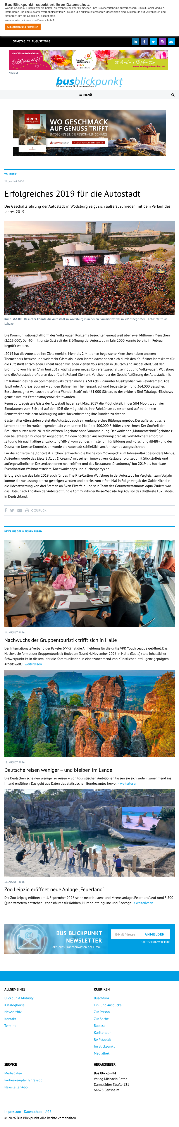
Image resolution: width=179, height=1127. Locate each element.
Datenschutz (33, 1111)
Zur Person (102, 1012)
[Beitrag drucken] (27, 510)
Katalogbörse (14, 1005)
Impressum (12, 1111)
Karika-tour (102, 1032)
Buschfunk (102, 998)
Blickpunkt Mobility (18, 998)
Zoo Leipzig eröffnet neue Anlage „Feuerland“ (54, 889)
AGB (48, 1111)
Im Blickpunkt (104, 1046)
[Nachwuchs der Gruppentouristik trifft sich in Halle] (89, 583)
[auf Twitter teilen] (12, 510)
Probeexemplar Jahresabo (23, 1080)
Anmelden (155, 934)
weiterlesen (33, 664)
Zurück (40, 510)
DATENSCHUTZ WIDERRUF (155, 942)
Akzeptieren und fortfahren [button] (22, 27)
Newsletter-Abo (16, 1087)
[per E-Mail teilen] (19, 510)
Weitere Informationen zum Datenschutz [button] (29, 20)
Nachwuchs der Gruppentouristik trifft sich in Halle (60, 640)
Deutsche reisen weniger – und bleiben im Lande (58, 770)
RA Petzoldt (102, 1039)
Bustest (99, 1025)
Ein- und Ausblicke (108, 1005)
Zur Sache (101, 1019)
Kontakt (10, 1019)
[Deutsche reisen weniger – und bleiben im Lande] (89, 713)
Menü (87, 95)
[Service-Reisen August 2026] (89, 133)
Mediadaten (13, 1073)
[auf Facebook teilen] (6, 510)
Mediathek (102, 1053)
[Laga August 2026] (88, 60)
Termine (10, 1025)
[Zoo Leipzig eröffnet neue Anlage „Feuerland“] (89, 833)
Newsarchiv (13, 1012)
